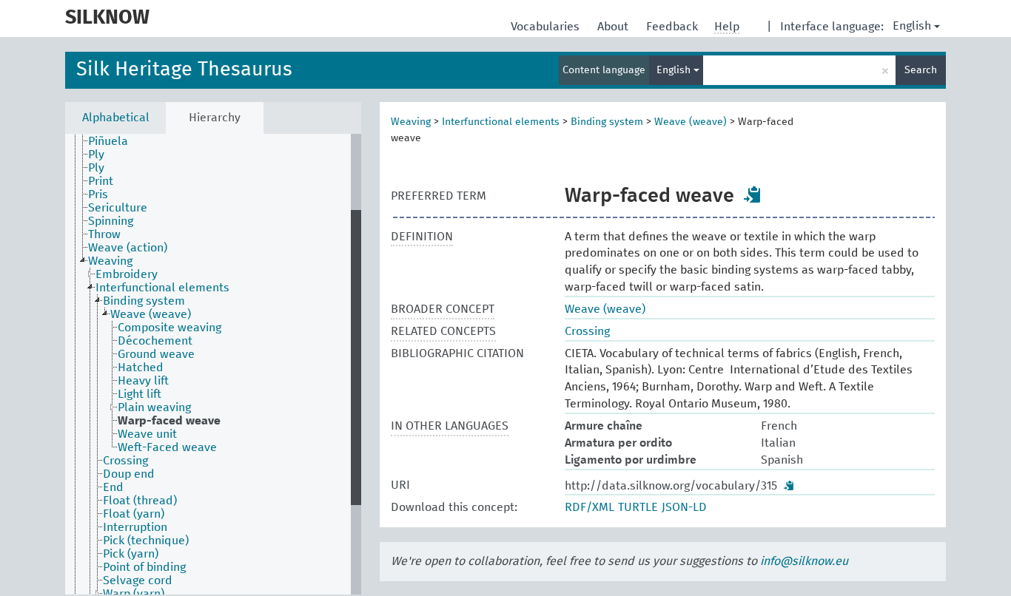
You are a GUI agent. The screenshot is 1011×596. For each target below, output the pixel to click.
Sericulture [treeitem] (117, 208)
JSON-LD (684, 507)
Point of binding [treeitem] (144, 567)
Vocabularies (546, 27)
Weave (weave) (690, 122)
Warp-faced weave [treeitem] (169, 421)
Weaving (411, 122)
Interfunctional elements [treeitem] (162, 288)
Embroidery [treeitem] (126, 274)
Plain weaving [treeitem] (154, 407)
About (614, 27)
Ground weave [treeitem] (156, 354)
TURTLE (638, 507)
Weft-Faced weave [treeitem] (167, 447)
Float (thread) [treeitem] (140, 501)
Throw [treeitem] (104, 234)
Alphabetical (116, 117)
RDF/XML (589, 507)
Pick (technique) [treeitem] (146, 540)
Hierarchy (215, 117)
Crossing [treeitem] (125, 461)
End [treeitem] (113, 487)
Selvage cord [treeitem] (137, 580)
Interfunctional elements (501, 122)
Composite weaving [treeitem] (169, 327)
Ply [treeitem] (96, 154)
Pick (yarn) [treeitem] (130, 554)
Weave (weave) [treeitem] (150, 314)
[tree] (213, 364)
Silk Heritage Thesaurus (184, 70)
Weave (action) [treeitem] (127, 248)
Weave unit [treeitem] (147, 434)
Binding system (607, 122)
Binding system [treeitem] (144, 301)
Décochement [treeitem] (155, 341)
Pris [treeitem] (98, 194)
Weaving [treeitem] (110, 261)
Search (920, 70)
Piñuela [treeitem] (108, 141)
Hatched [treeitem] (141, 367)
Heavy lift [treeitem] (143, 381)
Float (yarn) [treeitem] (133, 514)
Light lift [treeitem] (139, 394)
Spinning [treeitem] (110, 221)
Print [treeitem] (100, 181)
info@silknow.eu (804, 561)
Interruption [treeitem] (135, 527)
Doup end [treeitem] (129, 474)
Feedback (673, 27)
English (912, 26)
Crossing (587, 331)
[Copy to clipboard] (752, 194)
